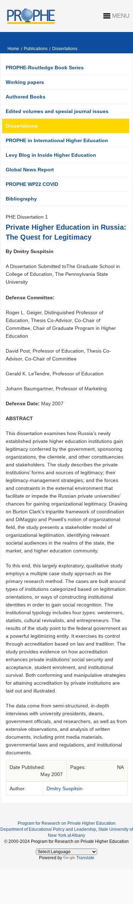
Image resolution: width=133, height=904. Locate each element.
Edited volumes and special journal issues (57, 111)
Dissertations (64, 48)
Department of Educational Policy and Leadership (48, 829)
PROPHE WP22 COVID (32, 184)
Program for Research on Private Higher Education (67, 823)
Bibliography (21, 199)
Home (13, 48)
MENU (120, 15)
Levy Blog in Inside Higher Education (51, 155)
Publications (36, 48)
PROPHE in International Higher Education (57, 140)
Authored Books (25, 97)
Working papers (25, 82)
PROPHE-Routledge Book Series (45, 67)
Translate (85, 857)
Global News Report (30, 169)
